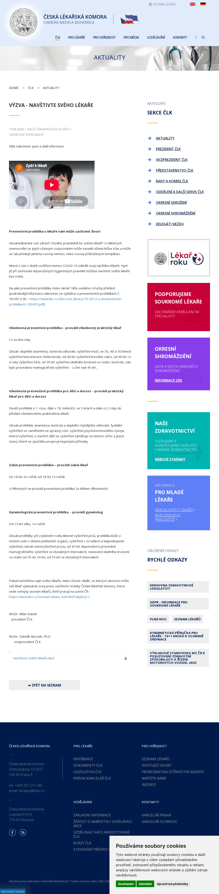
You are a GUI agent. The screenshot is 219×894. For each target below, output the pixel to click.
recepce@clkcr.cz (31, 790)
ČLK (31, 88)
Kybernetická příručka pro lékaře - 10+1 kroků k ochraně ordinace (176, 636)
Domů (14, 88)
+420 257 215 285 (28, 785)
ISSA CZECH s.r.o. (109, 881)
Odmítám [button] (145, 884)
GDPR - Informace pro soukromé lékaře (169, 603)
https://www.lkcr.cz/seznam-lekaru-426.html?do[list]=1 (49, 597)
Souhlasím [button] (126, 884)
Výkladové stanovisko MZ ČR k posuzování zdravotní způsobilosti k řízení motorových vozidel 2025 (177, 658)
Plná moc (158, 619)
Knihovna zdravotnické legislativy (171, 586)
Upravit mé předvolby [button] (172, 884)
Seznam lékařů (187, 619)
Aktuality (51, 88)
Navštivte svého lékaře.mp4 (33, 658)
